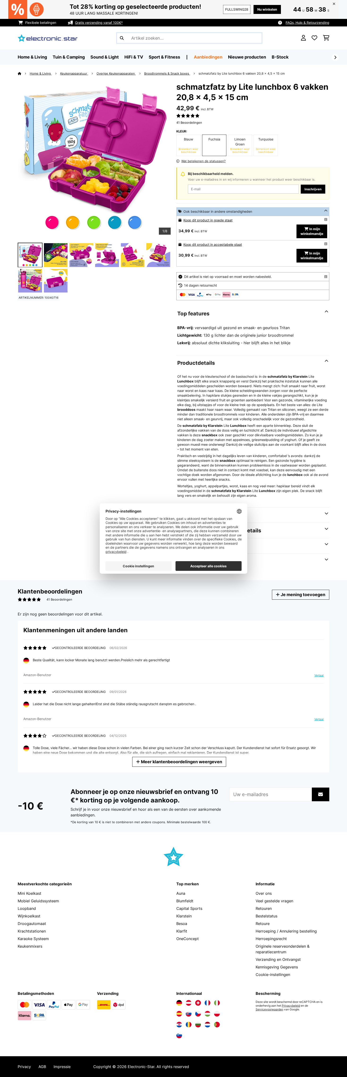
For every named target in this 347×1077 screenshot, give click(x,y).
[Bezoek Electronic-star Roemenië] (188, 1024)
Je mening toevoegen (302, 594)
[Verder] (335, 57)
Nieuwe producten (247, 57)
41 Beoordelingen (189, 122)
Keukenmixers (30, 946)
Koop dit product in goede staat (208, 220)
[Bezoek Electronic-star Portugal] (217, 1024)
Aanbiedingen (208, 57)
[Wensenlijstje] (314, 38)
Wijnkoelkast (29, 916)
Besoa (181, 923)
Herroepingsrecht (271, 938)
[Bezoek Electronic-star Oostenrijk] (188, 1003)
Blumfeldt (184, 901)
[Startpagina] (24, 73)
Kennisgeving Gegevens (277, 967)
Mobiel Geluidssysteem (38, 901)
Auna (180, 893)
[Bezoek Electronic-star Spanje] (179, 1014)
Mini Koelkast (29, 893)
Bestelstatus (266, 916)
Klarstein (184, 916)
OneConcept (187, 938)
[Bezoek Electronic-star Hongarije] (207, 1014)
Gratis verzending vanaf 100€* (99, 23)
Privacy (24, 1066)
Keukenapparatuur (74, 73)
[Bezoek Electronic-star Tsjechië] (198, 1014)
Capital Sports (189, 908)
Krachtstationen (32, 931)
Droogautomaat (32, 923)
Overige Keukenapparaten (116, 73)
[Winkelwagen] (326, 38)
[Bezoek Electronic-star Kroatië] (179, 1024)
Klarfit (181, 931)
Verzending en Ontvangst (278, 959)
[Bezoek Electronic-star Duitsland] (179, 1003)
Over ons (264, 893)
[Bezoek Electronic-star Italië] (217, 1003)
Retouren (264, 908)
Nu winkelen (267, 9)
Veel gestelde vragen (274, 901)
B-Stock (280, 57)
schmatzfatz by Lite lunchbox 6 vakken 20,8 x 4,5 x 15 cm (242, 73)
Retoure (263, 923)
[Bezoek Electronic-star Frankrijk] (207, 1003)
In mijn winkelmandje (311, 231)
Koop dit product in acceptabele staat (212, 244)
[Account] (303, 38)
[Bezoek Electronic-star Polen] (217, 1014)
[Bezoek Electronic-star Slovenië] (179, 1035)
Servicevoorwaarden (269, 1009)
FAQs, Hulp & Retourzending (307, 23)
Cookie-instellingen (273, 974)
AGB (42, 1066)
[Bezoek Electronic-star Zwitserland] (198, 1003)
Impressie (62, 1066)
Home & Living (41, 73)
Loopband (27, 908)
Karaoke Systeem (33, 938)
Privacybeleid (291, 1005)
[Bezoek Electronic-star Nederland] (207, 1024)
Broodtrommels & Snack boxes (167, 73)
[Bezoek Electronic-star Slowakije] (188, 1014)
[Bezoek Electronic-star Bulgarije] (198, 1024)
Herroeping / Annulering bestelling (286, 931)
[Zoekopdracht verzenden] (122, 38)
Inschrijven (313, 189)
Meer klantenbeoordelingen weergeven (181, 761)
